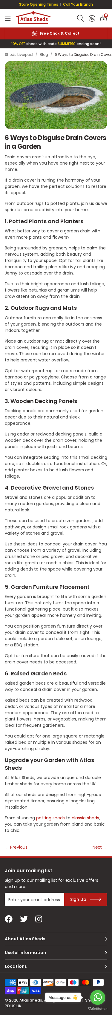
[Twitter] (24, 919)
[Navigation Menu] (7, 18)
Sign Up (78, 899)
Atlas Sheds (33, 17)
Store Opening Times (38, 4)
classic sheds (85, 818)
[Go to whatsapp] (97, 997)
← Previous (16, 847)
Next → (100, 847)
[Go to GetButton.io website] (97, 1009)
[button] (103, 18)
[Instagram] (39, 919)
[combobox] (80, 18)
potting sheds (50, 818)
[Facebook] (9, 919)
